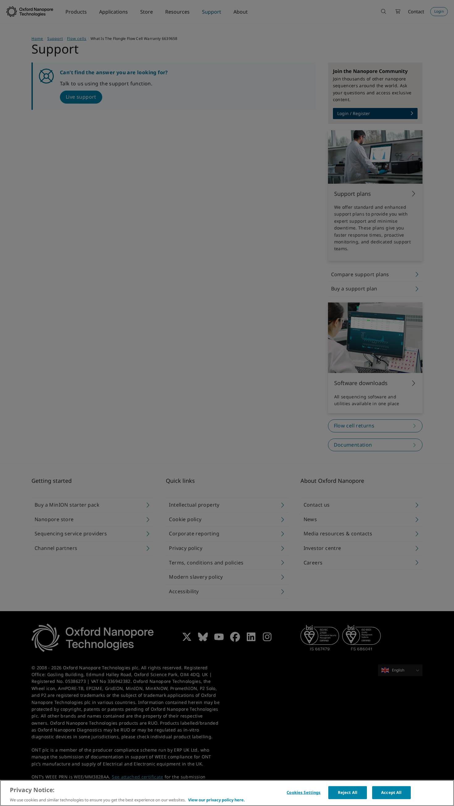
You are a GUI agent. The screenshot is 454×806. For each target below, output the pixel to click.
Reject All (347, 792)
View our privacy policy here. (216, 799)
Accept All (391, 792)
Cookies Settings (304, 792)
